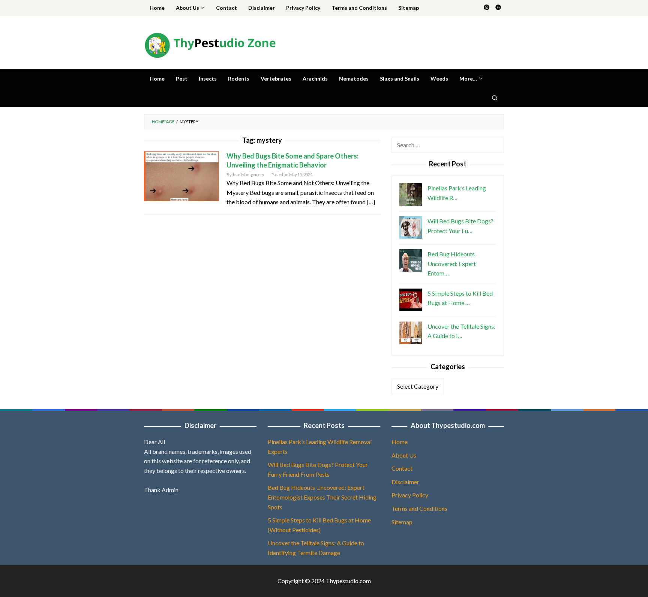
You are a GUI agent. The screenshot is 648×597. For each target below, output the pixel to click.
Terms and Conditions (419, 508)
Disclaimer (405, 481)
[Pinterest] (486, 8)
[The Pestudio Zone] (210, 44)
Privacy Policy (410, 494)
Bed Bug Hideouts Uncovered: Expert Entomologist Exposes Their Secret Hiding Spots (322, 497)
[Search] (494, 97)
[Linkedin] (498, 8)
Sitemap (402, 521)
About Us (404, 455)
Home (400, 441)
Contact (402, 468)
